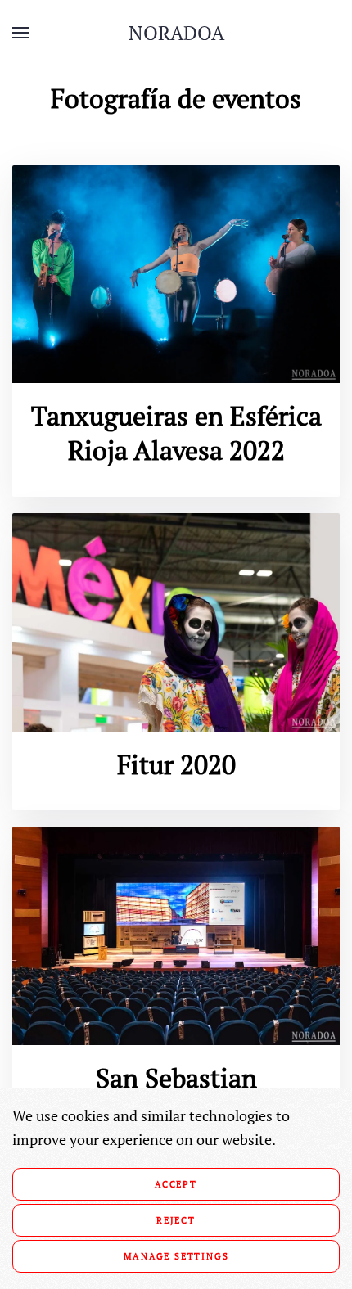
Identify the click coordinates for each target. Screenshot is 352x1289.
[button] (20, 32)
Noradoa (176, 33)
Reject (176, 1220)
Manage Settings (176, 1256)
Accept (176, 1184)
